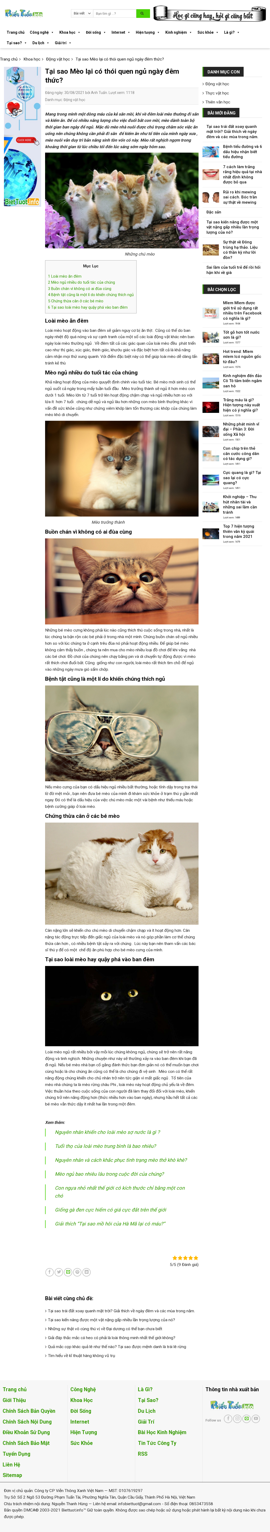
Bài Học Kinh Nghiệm (162, 1432)
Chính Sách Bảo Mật (26, 1443)
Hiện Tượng (83, 1432)
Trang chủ (16, 32)
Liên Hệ (11, 1465)
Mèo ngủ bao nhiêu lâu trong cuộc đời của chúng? (109, 1174)
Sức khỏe (205, 32)
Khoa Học (81, 1400)
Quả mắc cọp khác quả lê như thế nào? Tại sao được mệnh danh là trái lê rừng (117, 1346)
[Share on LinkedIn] (86, 1272)
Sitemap (12, 1475)
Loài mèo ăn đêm (64, 276)
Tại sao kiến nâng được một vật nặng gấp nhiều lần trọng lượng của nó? (111, 1320)
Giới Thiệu (14, 1400)
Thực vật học (217, 93)
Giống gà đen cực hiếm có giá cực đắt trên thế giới (110, 1210)
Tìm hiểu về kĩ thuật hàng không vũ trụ (81, 1355)
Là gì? (229, 32)
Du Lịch (147, 1411)
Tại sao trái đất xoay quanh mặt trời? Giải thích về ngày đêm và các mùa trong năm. (121, 1311)
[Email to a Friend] (68, 1272)
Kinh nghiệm (176, 32)
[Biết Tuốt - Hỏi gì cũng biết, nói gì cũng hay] (33, 13)
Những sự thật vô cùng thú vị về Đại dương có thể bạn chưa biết (105, 1328)
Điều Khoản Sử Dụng (26, 1432)
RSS (142, 1454)
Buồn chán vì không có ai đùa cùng (79, 288)
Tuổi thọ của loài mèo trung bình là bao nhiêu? (105, 1146)
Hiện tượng (145, 32)
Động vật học (74, 100)
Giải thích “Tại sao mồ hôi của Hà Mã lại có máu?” (110, 1224)
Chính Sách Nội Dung (27, 1422)
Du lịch (38, 43)
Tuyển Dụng (16, 1454)
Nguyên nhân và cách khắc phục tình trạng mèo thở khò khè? (121, 1160)
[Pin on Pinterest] (77, 1272)
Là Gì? (145, 1389)
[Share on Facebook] (49, 1272)
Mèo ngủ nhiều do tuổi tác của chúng (81, 282)
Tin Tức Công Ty (157, 1443)
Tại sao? (14, 43)
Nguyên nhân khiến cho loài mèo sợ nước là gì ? (107, 1132)
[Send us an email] (246, 1419)
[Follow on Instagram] (237, 1419)
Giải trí (60, 43)
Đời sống (93, 32)
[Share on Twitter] (59, 1272)
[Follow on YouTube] (256, 1419)
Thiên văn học (217, 102)
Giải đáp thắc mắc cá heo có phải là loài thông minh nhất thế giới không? (111, 1337)
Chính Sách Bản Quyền (29, 1411)
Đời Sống (80, 1411)
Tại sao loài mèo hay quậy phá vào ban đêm (88, 307)
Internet (118, 32)
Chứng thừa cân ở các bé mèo (75, 301)
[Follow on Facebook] (228, 1419)
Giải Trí (146, 1422)
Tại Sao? (148, 1400)
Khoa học (67, 32)
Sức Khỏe (81, 1443)
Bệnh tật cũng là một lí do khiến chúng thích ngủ (91, 294)
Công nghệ (39, 32)
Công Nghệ (83, 1389)
